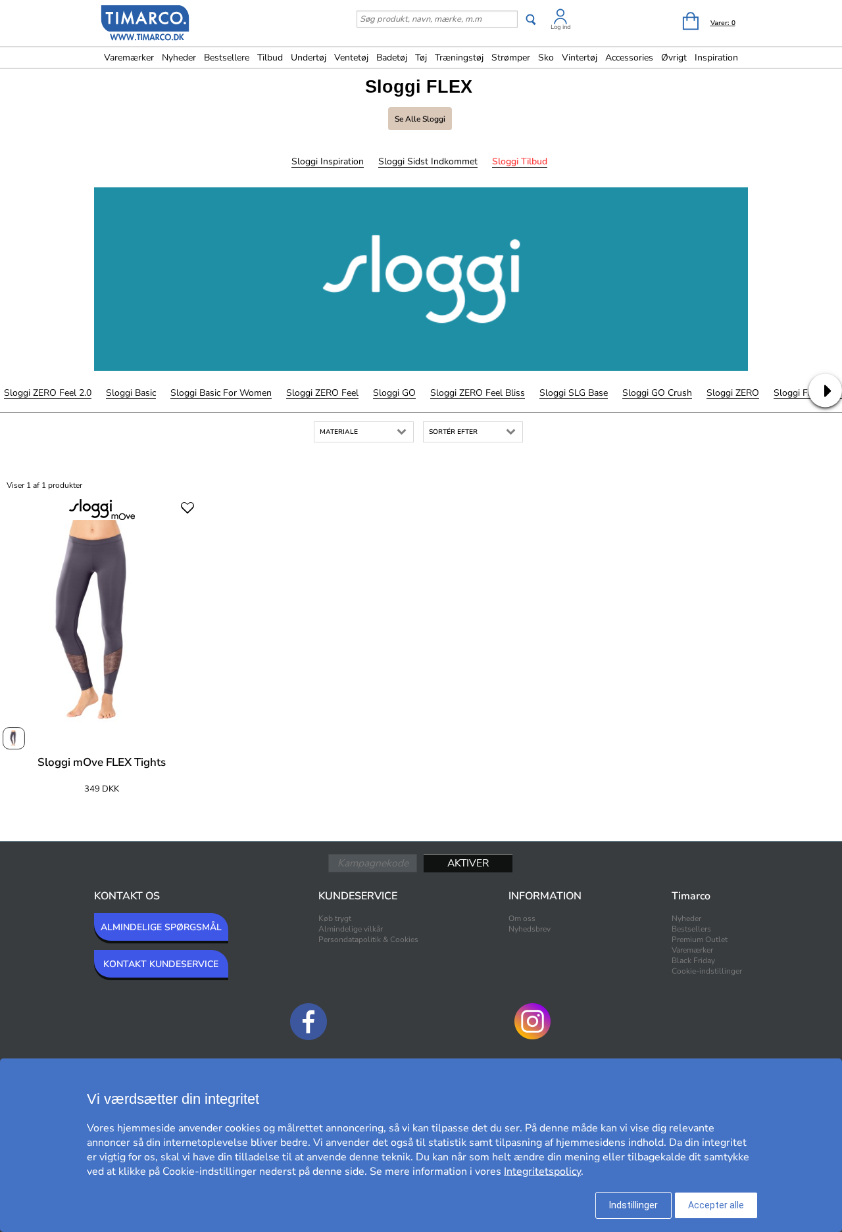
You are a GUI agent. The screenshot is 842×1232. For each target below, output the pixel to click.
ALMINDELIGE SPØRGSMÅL (161, 927)
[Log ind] (560, 18)
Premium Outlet (700, 939)
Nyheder (179, 57)
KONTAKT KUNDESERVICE (160, 964)
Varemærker (129, 57)
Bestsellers (691, 929)
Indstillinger (633, 1205)
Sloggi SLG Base (573, 393)
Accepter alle (716, 1205)
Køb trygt (334, 918)
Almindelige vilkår (350, 929)
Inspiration (716, 57)
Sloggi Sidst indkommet (428, 161)
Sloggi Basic (131, 393)
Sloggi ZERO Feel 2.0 (47, 393)
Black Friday (693, 960)
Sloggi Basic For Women (221, 393)
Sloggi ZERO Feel (322, 393)
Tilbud (270, 57)
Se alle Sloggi (420, 119)
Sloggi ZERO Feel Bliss (477, 393)
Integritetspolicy (542, 1171)
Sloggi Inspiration (327, 161)
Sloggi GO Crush (657, 393)
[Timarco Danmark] (145, 24)
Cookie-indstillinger (707, 971)
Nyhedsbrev (529, 929)
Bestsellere (226, 57)
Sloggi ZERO (732, 393)
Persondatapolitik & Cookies (368, 939)
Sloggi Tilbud (519, 161)
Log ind (561, 27)
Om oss (521, 918)
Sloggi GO (394, 393)
